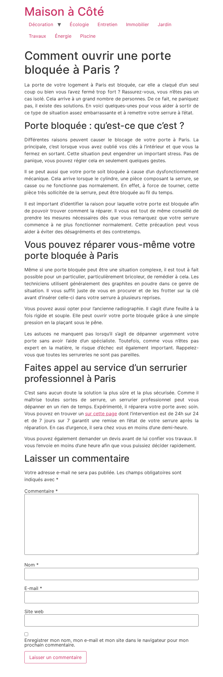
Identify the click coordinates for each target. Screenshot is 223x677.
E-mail (33, 588)
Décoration (41, 24)
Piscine (88, 36)
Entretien (107, 24)
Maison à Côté (64, 11)
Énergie (63, 36)
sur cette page (101, 413)
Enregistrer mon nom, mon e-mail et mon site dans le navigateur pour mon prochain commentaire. (106, 642)
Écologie (79, 24)
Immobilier (137, 24)
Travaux (37, 36)
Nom (31, 564)
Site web (34, 611)
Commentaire (41, 491)
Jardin (164, 24)
